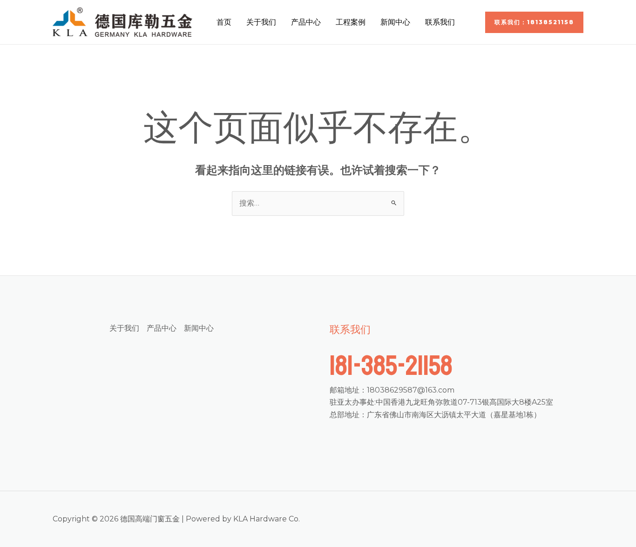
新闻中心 (395, 22)
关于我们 (261, 22)
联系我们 (440, 22)
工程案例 (350, 22)
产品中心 (306, 22)
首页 (224, 22)
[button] (534, 22)
